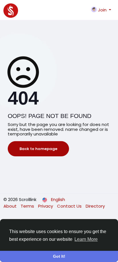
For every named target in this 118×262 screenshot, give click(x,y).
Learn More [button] (86, 239)
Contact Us (70, 206)
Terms (28, 206)
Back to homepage (38, 148)
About (10, 206)
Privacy (46, 206)
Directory (95, 206)
